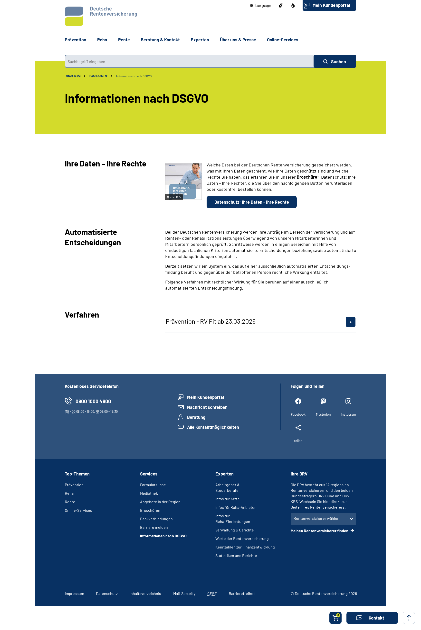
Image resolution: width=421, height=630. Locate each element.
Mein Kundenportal (331, 5)
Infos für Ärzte (227, 498)
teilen (298, 440)
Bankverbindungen (156, 518)
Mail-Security (184, 593)
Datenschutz (98, 76)
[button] (260, 6)
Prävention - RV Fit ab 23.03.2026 (211, 321)
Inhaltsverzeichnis (145, 593)
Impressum (74, 593)
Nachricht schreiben (207, 407)
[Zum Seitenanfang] (409, 618)
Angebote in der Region (160, 501)
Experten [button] (200, 39)
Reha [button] (102, 39)
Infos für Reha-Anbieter (235, 507)
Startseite (73, 76)
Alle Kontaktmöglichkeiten (213, 427)
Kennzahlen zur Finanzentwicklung (245, 547)
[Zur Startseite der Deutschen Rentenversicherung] (101, 16)
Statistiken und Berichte (236, 555)
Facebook (298, 414)
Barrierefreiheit (242, 593)
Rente (70, 501)
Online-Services (282, 39)
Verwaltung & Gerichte (234, 530)
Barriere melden (154, 527)
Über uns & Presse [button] (238, 39)
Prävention (75, 39)
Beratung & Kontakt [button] (160, 39)
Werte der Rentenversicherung (242, 538)
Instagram (348, 414)
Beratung (196, 417)
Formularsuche (153, 484)
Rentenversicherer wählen (316, 518)
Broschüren (150, 510)
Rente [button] (124, 39)
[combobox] (189, 61)
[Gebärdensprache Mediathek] (280, 6)
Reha (69, 493)
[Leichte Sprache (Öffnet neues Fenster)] (292, 6)
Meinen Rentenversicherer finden (320, 530)
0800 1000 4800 (93, 401)
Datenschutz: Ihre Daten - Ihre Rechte (251, 202)
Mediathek (149, 493)
